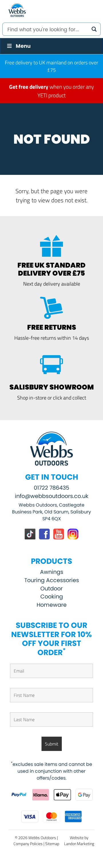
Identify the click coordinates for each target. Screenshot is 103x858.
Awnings (51, 572)
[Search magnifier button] (94, 29)
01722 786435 (51, 488)
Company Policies (28, 843)
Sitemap (52, 843)
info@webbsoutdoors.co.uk (51, 496)
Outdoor (51, 588)
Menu (23, 46)
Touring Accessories (51, 580)
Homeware (52, 605)
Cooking (51, 596)
